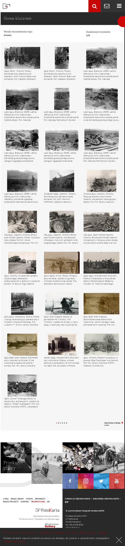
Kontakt (25, 502)
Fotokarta (6, 6)
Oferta (29, 499)
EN (48, 502)
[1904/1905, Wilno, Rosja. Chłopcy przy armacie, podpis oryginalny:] (62, 263)
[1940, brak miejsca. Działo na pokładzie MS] (62, 304)
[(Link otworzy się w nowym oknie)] (70, 481)
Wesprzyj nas (38, 502)
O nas (6, 499)
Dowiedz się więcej (14, 541)
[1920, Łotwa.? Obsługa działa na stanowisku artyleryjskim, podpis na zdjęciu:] (22, 385)
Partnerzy (40, 499)
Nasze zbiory (17, 499)
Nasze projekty (11, 502)
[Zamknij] (119, 540)
